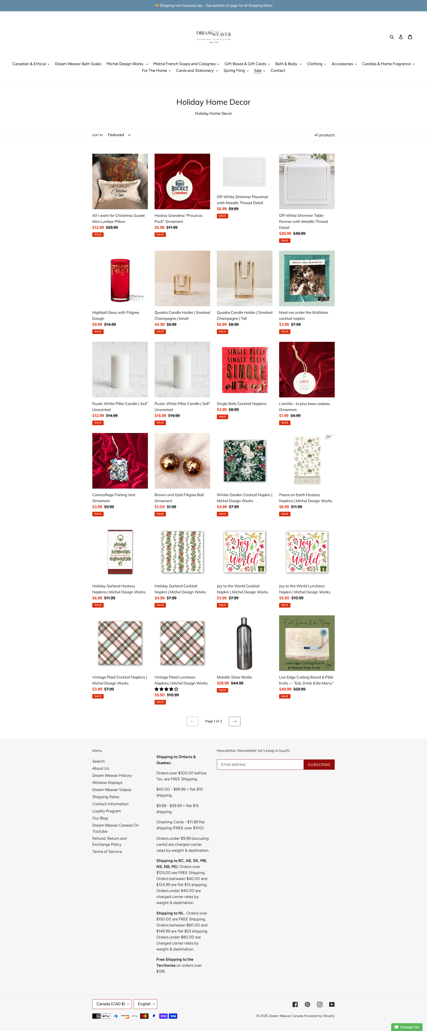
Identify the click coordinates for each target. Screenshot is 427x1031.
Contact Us (408, 1027)
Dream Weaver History (112, 775)
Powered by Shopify (319, 1016)
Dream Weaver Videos (111, 789)
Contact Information (110, 803)
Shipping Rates (105, 796)
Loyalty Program (106, 811)
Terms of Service (107, 851)
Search (98, 761)
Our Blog (100, 818)
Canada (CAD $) (111, 1003)
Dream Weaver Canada (286, 1016)
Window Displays (107, 782)
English (144, 1003)
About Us (100, 768)
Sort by (97, 135)
